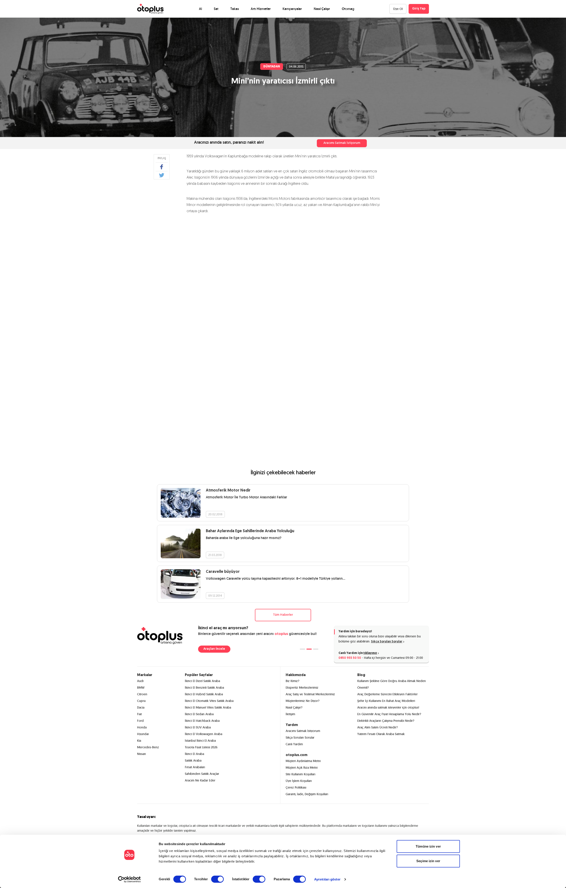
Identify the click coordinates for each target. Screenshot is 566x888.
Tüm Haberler (283, 615)
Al (200, 9)
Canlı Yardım (294, 744)
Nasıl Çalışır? (294, 707)
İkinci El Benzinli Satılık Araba (204, 688)
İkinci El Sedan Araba (199, 714)
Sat (216, 9)
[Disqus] (283, 278)
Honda (142, 727)
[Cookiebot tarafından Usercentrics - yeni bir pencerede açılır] (129, 879)
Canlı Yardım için (357, 653)
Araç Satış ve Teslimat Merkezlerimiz (310, 694)
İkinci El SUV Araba (198, 727)
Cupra (141, 701)
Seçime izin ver (428, 861)
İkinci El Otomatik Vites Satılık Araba (209, 701)
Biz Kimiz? (292, 681)
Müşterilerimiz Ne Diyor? (302, 701)
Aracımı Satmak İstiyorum (341, 143)
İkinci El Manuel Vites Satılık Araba (208, 707)
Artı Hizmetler (261, 9)
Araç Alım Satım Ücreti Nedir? (377, 727)
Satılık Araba (193, 760)
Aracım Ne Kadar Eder (200, 780)
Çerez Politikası (296, 787)
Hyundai (143, 734)
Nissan (141, 754)
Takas (234, 9)
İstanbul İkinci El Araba (200, 741)
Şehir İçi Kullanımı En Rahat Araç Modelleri (386, 701)
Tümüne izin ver (428, 846)
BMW (140, 688)
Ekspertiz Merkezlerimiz (302, 688)
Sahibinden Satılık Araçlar (202, 774)
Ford (140, 721)
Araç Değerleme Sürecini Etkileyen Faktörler (387, 694)
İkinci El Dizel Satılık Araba (202, 681)
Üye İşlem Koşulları (299, 781)
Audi (140, 681)
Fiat (139, 714)
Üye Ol (398, 9)
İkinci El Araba (194, 754)
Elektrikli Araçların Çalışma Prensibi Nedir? (385, 721)
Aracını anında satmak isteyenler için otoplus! (388, 707)
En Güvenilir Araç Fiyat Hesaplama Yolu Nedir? (389, 714)
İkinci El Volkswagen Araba (203, 734)
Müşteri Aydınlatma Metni (303, 761)
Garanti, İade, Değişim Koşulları (307, 794)
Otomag (348, 9)
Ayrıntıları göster (327, 879)
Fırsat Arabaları (195, 767)
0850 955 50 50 (349, 658)
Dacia (140, 707)
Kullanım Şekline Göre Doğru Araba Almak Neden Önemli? (391, 684)
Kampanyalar (292, 9)
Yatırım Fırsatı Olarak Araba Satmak (381, 734)
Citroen (142, 694)
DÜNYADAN (271, 66)
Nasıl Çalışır (322, 9)
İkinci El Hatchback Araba (202, 721)
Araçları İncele (214, 649)
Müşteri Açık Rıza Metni (301, 768)
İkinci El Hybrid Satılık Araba (204, 694)
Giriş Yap (418, 8)
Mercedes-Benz (148, 747)
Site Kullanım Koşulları (300, 774)
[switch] (217, 879)
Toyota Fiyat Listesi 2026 (201, 747)
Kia (139, 741)
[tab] (302, 649)
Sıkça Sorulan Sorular (386, 641)
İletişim (290, 714)
